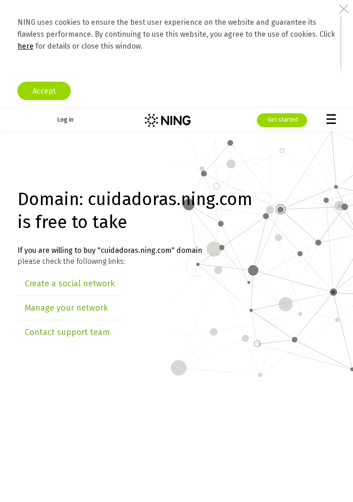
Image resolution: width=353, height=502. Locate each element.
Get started (282, 119)
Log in (65, 119)
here (25, 46)
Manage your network (66, 308)
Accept (44, 91)
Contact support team (67, 332)
